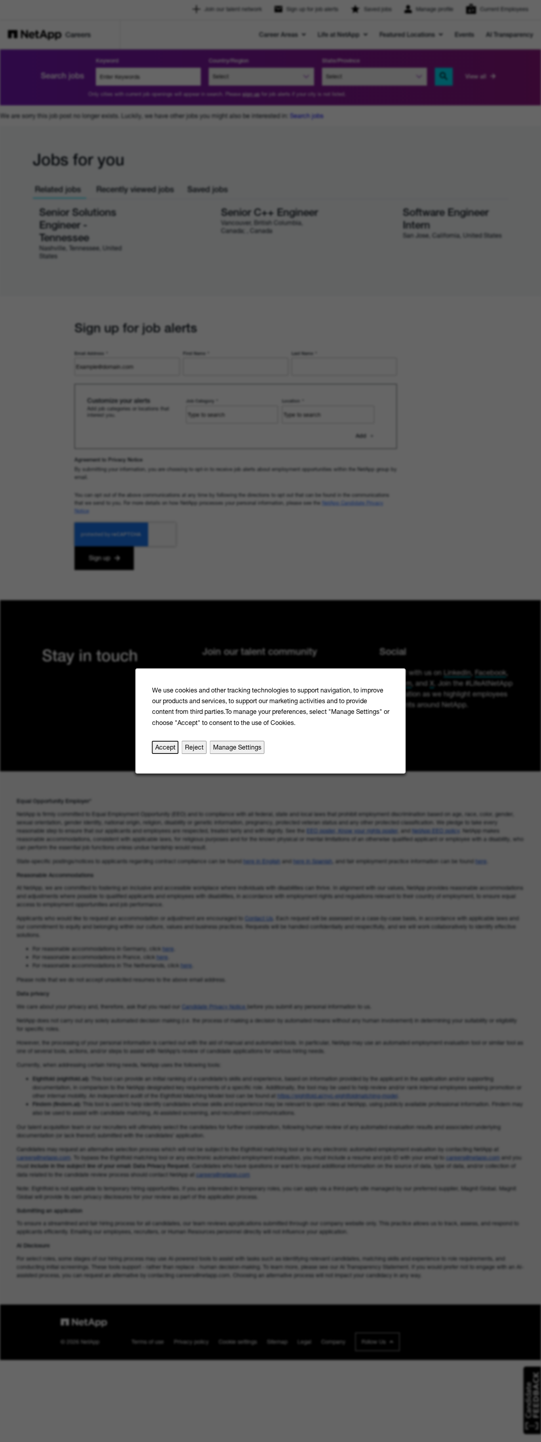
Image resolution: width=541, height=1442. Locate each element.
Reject (194, 747)
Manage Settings (237, 747)
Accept (165, 747)
